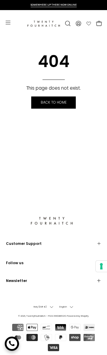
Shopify (85, 316)
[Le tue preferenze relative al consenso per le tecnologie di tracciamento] (101, 266)
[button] (67, 23)
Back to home (54, 102)
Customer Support (24, 243)
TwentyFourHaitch (35, 316)
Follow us (14, 262)
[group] (53, 5)
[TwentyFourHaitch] (45, 23)
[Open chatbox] (12, 344)
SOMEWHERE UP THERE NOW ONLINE (54, 5)
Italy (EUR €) (40, 306)
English (63, 306)
